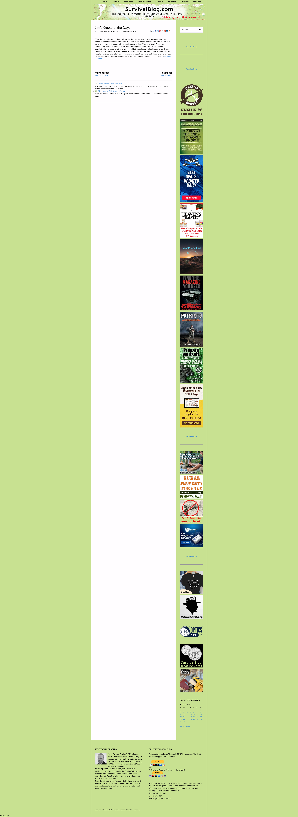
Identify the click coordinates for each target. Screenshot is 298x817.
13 (194, 714)
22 (201, 717)
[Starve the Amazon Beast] (191, 511)
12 (191, 714)
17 (184, 717)
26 (191, 719)
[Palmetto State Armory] (191, 178)
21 (197, 717)
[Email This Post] (153, 31)
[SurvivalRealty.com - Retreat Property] (191, 487)
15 (201, 714)
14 (197, 714)
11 (187, 714)
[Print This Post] (151, 31)
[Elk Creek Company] (191, 100)
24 (184, 719)
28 (197, 719)
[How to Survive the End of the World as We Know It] (191, 136)
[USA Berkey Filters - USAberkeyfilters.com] (191, 462)
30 (181, 721)
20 (194, 717)
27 (194, 719)
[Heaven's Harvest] (191, 220)
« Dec (182, 726)
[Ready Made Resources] (191, 365)
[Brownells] (191, 405)
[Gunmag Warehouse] (191, 293)
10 (184, 714)
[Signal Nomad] (191, 256)
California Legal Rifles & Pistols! (108, 84)
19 (191, 717)
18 (187, 717)
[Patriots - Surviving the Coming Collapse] (191, 329)
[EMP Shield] (191, 535)
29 (201, 719)
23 (181, 719)
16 (181, 717)
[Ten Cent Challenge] (191, 655)
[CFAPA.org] (191, 607)
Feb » (188, 726)
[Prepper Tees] (191, 582)
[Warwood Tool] (191, 680)
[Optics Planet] (191, 631)
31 (184, 721)
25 (187, 719)
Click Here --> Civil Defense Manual (110, 91)
